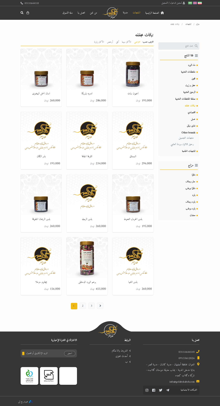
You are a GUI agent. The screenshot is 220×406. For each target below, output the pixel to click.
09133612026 (187, 358)
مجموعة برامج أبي (23, 402)
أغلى (117, 42)
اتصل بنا (81, 12)
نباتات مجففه (190, 105)
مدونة (125, 12)
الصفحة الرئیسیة (152, 13)
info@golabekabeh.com (182, 381)
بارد (193, 195)
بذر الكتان (41, 156)
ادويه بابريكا (87, 93)
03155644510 (187, 352)
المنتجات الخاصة (188, 151)
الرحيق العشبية (189, 92)
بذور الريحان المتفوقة (41, 219)
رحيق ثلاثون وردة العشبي (182, 144)
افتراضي (137, 42)
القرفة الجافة (87, 156)
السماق (133, 156)
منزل (197, 24)
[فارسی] (199, 3)
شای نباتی (191, 126)
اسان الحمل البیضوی (41, 93)
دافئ (193, 175)
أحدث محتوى (121, 356)
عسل (193, 119)
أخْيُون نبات (133, 93)
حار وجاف (190, 181)
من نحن (93, 12)
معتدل (192, 215)
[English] (194, 3)
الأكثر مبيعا (126, 42)
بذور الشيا (133, 282)
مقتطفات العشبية (188, 72)
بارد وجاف (190, 202)
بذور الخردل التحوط (133, 219)
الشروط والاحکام (120, 350)
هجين (193, 78)
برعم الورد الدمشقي (87, 282)
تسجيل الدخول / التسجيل (172, 3)
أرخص (110, 42)
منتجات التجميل (186, 138)
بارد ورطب (190, 208)
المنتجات (136, 12)
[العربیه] (189, 3)
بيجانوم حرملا (41, 282)
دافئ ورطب (190, 188)
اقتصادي (191, 112)
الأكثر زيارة (99, 42)
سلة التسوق (67, 12)
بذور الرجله (87, 219)
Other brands (188, 132)
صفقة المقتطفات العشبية (185, 99)
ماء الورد (191, 65)
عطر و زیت (190, 85)
